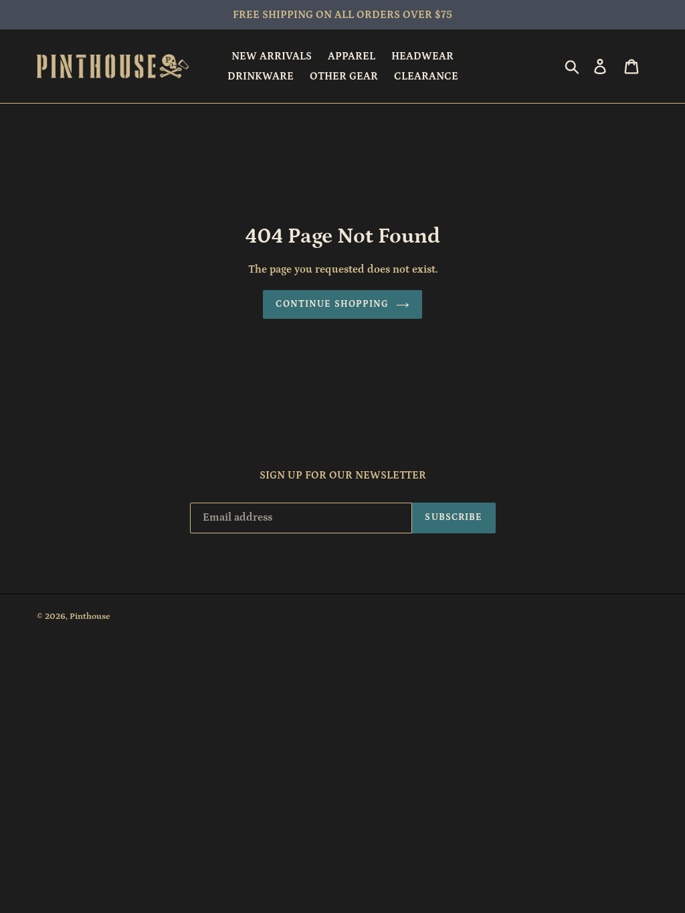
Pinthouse (90, 617)
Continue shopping (332, 304)
